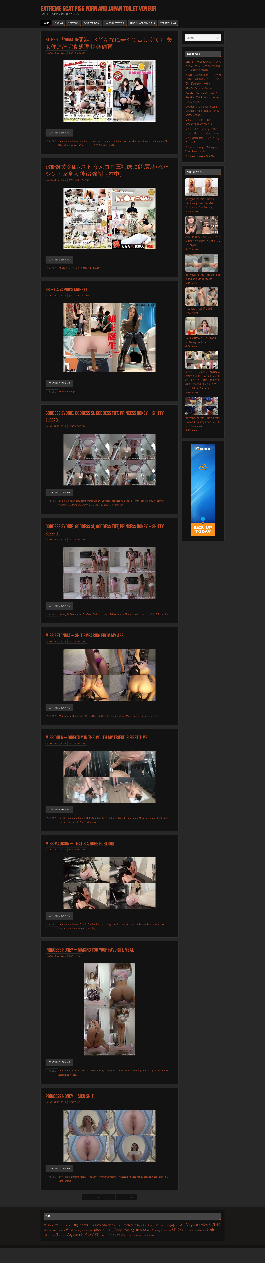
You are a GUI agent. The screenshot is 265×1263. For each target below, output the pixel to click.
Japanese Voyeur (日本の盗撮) (195, 1224)
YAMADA (78, 145)
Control (67, 715)
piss (97, 1229)
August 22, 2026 (56, 179)
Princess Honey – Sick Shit (70, 1096)
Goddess (106, 500)
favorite (75, 1070)
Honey (136, 500)
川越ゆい (105, 145)
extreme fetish (78, 1176)
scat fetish (116, 141)
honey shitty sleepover (152, 500)
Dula (88, 817)
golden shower (147, 1225)
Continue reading (59, 132)
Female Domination (90, 924)
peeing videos (87, 1230)
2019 (46, 1225)
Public (138, 1230)
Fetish (126, 1225)
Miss (136, 715)
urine (110, 1235)
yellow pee (149, 1235)
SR (68, 391)
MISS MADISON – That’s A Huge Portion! (80, 844)
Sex (162, 1230)
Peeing (77, 1230)
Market (62, 391)
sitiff (137, 614)
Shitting (184, 1230)
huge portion (113, 924)
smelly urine (200, 1230)
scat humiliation (131, 141)
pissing (107, 1229)
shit (146, 715)
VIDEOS (118, 1235)
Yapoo (74, 391)
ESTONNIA (90, 715)
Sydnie (115, 504)
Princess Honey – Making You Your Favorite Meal (90, 950)
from (109, 715)
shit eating (146, 141)
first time (112, 817)
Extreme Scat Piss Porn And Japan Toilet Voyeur (98, 8)
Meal (115, 1070)
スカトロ (88, 145)
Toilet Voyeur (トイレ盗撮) (77, 1234)
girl (132, 1225)
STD (60, 145)
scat (122, 614)
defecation (64, 1070)
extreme (106, 1225)
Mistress (48, 1230)
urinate (103, 1235)
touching (165, 614)
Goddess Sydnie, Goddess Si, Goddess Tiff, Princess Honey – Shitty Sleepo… (203, 97)
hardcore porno (88, 1070)
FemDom (87, 614)
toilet (212, 1229)
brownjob (64, 614)
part (63, 1230)
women (140, 1234)
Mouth (159, 817)
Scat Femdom (77, 52)
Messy (129, 715)
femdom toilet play (90, 500)
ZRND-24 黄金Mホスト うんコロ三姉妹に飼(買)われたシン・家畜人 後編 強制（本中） (203, 79)
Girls (137, 1225)
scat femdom (103, 141)
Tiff (121, 504)
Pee (69, 1229)
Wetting (132, 1235)
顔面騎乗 (97, 268)
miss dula (150, 817)
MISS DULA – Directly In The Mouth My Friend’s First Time (96, 737)
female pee (117, 1225)
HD (157, 1225)
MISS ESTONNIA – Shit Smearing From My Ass (84, 635)
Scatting (74, 955)
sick (156, 1176)
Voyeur (125, 1235)
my (59, 1230)
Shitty (85, 504)
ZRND (62, 268)
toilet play (68, 145)
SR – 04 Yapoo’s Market (67, 290)
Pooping (137, 1070)
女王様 (97, 145)
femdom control (88, 141)
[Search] (217, 38)
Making (108, 1070)
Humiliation (119, 715)
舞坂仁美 (87, 268)
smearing (154, 715)
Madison (125, 924)
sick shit (163, 1176)
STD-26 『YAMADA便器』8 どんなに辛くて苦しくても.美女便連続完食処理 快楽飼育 (203, 66)
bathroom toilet (66, 1225)
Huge (103, 924)
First (104, 817)
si (89, 504)
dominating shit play (69, 500)
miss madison (144, 924)
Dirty (98, 1225)
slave (191, 1230)
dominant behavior (69, 141)
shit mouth (158, 141)
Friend (121, 817)
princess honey (160, 1070)
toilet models (50, 1235)
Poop (118, 1229)
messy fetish (125, 1070)
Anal (51, 1224)
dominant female (76, 817)
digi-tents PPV (84, 1225)
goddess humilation (121, 500)
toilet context (64, 1180)
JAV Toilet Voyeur (79, 179)
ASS (61, 715)
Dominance (75, 614)
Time (82, 822)
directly (63, 817)
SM (166, 141)
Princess (62, 504)
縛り (113, 145)
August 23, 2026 (56, 52)
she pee (167, 1230)
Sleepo (94, 504)
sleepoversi (105, 504)
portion (156, 924)
